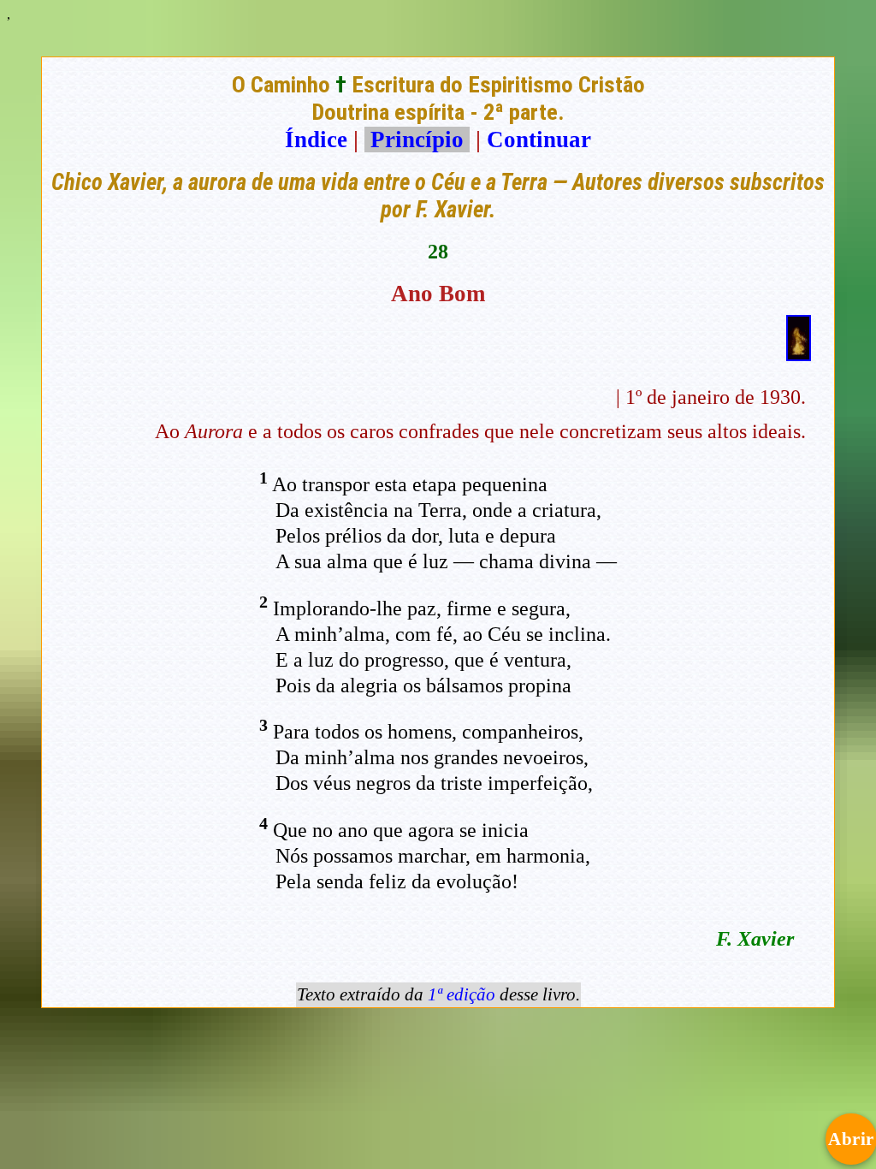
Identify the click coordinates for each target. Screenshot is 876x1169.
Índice (316, 139)
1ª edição (461, 994)
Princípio (417, 139)
